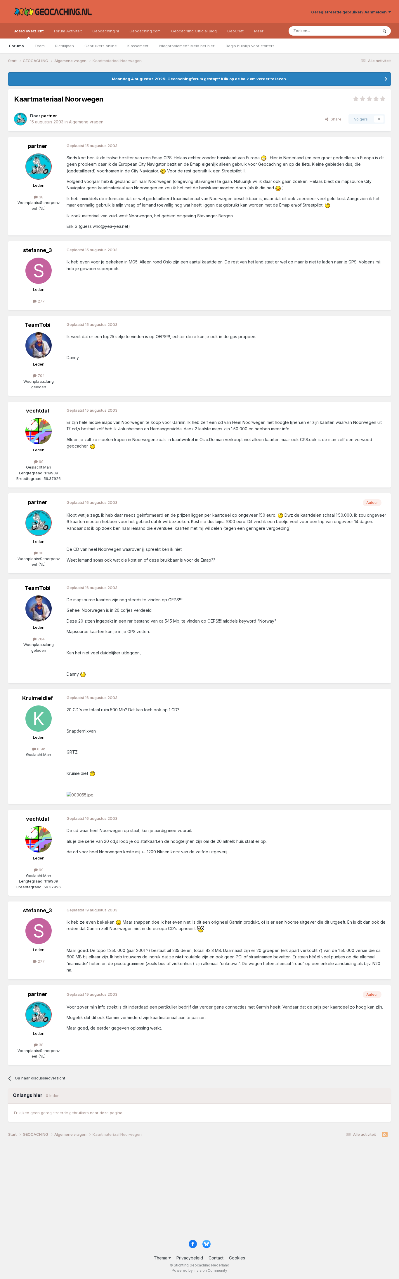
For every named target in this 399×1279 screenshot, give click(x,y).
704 (41, 375)
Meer (258, 31)
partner (37, 146)
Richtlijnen (64, 45)
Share (334, 119)
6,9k (40, 749)
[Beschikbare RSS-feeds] (385, 1135)
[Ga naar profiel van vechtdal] (38, 431)
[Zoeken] (384, 31)
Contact (216, 1257)
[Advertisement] (183, 1190)
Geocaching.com (145, 31)
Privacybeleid (189, 1257)
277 (41, 301)
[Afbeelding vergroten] (80, 794)
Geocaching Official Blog (194, 31)
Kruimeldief (37, 698)
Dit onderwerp (358, 31)
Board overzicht (28, 31)
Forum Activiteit (68, 31)
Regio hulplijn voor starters (250, 45)
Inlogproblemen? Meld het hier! (187, 45)
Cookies (237, 1257)
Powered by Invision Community (199, 1270)
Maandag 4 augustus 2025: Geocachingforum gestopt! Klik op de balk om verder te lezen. (199, 78)
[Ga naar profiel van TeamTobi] (38, 345)
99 (41, 461)
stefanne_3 (37, 250)
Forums (16, 45)
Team (39, 45)
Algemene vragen (86, 121)
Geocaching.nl (105, 31)
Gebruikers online (100, 45)
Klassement (137, 45)
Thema (161, 1257)
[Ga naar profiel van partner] (20, 119)
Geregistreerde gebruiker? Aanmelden (349, 12)
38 (41, 197)
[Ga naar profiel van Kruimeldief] (38, 718)
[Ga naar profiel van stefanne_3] (38, 271)
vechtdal (37, 411)
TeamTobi (38, 325)
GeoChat (235, 31)
